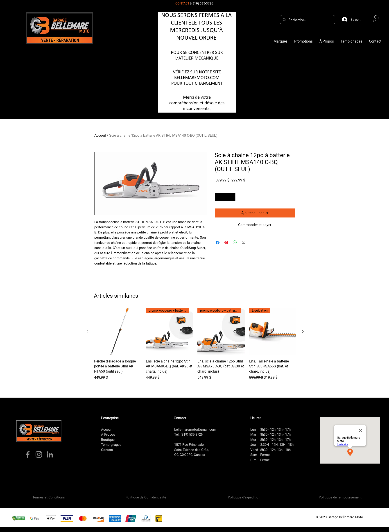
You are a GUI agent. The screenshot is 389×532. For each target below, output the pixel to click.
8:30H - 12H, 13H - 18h (277, 445)
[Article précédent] (87, 331)
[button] (375, 18)
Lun (253, 430)
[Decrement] (218, 197)
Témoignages (111, 445)
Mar (253, 434)
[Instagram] (38, 454)
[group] (195, 344)
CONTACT (182, 3)
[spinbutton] (225, 197)
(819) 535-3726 (202, 3)
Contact (107, 450)
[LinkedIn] (49, 454)
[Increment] (232, 197)
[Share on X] (243, 242)
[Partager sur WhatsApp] (234, 242)
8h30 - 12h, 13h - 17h (275, 430)
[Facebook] (27, 454)
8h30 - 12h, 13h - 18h (275, 450)
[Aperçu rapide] (117, 331)
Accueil (100, 135)
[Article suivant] (302, 331)
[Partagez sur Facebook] (217, 242)
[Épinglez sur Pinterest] (226, 242)
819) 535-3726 (192, 434)
